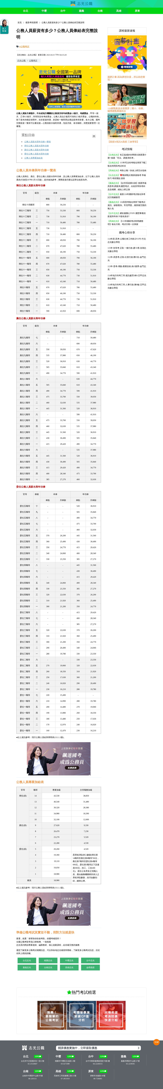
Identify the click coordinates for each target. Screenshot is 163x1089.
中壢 (44, 10)
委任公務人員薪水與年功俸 (36, 154)
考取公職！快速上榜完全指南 (127, 170)
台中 (62, 10)
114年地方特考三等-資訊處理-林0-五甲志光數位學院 (127, 277)
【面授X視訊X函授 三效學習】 (123, 141)
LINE (37, 1056)
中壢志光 (69, 960)
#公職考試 (24, 46)
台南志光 (48, 967)
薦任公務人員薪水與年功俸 (36, 150)
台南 (100, 10)
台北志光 (27, 960)
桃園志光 (48, 960)
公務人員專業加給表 (33, 158)
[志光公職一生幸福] (81, 5)
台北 (25, 10)
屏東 (137, 10)
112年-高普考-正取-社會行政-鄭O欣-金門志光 (127, 258)
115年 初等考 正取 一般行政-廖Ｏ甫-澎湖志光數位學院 (127, 249)
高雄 (118, 10)
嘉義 (81, 10)
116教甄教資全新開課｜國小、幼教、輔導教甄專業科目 (126, 109)
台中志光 (90, 960)
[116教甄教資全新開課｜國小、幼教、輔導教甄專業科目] (127, 95)
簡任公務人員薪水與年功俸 (36, 146)
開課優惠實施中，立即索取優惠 (77, 1048)
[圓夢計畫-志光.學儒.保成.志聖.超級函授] (127, 55)
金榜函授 (90, 967)
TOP (156, 1042)
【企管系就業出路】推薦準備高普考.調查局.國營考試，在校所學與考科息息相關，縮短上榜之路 (127, 186)
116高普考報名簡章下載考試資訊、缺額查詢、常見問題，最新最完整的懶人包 (127, 205)
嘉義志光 (27, 967)
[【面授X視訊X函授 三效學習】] (127, 126)
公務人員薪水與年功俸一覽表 (37, 142)
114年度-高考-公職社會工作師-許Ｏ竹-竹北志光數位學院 (127, 240)
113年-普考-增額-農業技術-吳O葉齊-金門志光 (127, 268)
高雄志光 (69, 967)
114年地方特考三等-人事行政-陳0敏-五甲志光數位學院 (127, 286)
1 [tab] (81, 18)
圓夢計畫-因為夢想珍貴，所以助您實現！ (126, 78)
